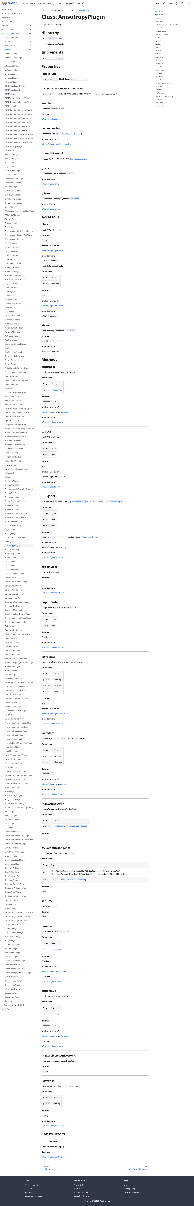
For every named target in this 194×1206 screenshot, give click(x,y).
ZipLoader (9, 207)
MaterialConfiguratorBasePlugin (19, 723)
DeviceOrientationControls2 (17, 380)
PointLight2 (10, 291)
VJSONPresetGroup (13, 525)
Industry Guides (9, 29)
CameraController (12, 247)
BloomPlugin (10, 557)
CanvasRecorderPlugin (14, 594)
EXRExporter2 (11, 74)
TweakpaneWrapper (13, 985)
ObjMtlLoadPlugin (12, 170)
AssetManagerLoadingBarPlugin (18, 235)
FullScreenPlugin (12, 670)
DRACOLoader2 (11, 66)
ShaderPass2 (10, 493)
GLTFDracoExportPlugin (15, 86)
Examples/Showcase (33, 1196)
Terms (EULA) (129, 1189)
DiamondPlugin (11, 638)
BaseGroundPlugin (13, 549)
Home (25, 3)
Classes (7, 49)
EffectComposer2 (12, 255)
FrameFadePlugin (12, 666)
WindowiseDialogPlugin (15, 989)
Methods (158, 54)
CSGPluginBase (11, 569)
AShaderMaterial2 (12, 332)
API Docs (28, 1192)
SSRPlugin (9, 827)
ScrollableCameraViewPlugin (17, 835)
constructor (59, 1157)
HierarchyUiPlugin (12, 952)
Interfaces (8, 1001)
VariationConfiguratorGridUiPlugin (19, 916)
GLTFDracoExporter (13, 90)
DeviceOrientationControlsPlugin (19, 634)
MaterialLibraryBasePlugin (16, 731)
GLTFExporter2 (11, 94)
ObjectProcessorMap (14, 449)
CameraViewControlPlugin (16, 582)
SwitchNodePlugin (13, 864)
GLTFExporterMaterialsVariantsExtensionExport (19, 98)
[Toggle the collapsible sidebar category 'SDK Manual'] (30, 25)
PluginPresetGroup (13, 457)
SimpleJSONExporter (13, 191)
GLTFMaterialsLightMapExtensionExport (19, 138)
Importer (9, 259)
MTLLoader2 (10, 162)
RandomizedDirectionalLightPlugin (19, 807)
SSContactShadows (13, 819)
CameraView (10, 578)
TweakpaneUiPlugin (13, 981)
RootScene (9, 295)
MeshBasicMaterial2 (13, 275)
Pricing (51, 3)
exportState (59, 593)
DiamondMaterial (12, 384)
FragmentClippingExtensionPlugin (19, 662)
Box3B (7, 348)
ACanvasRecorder (12, 320)
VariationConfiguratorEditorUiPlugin (19, 912)
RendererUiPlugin (12, 964)
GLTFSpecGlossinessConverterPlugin (19, 682)
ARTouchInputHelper (14, 328)
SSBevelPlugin (11, 815)
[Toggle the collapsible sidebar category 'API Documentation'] (30, 33)
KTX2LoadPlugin (12, 154)
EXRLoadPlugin (11, 78)
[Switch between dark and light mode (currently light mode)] (176, 3)
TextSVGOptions (12, 872)
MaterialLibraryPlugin (14, 735)
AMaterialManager (13, 215)
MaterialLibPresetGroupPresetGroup (19, 428)
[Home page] (44, 10)
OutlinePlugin (11, 767)
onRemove (63, 1036)
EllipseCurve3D (11, 646)
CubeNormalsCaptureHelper (17, 368)
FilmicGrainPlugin (12, 654)
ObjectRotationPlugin (14, 763)
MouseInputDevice (13, 440)
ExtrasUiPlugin (11, 948)
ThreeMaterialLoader (14, 203)
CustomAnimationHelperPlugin (18, 618)
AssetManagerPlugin (14, 239)
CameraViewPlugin (13, 586)
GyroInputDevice (12, 420)
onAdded (62, 971)
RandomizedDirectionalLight (17, 469)
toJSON (57, 487)
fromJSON (58, 557)
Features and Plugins (11, 13)
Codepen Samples (131, 1192)
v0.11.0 (170, 3)
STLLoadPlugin (11, 187)
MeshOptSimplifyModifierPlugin (18, 743)
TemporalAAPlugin (13, 868)
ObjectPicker (10, 529)
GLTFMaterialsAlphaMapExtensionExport (19, 114)
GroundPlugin (11, 702)
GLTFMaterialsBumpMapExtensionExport (19, 122)
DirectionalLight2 (12, 251)
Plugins (45, 24)
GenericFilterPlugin (13, 694)
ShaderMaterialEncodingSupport (19, 489)
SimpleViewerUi (11, 977)
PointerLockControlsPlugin (16, 783)
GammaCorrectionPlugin (15, 690)
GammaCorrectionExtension (17, 686)
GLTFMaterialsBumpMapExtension (19, 118)
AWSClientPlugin (12, 336)
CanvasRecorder (12, 360)
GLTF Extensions (9, 1009)
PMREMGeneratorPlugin (15, 771)
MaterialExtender (12, 267)
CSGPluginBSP (11, 561)
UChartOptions (11, 900)
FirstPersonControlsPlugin (16, 658)
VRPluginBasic (11, 908)
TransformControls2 (13, 509)
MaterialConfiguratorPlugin (17, 727)
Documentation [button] (37, 3)
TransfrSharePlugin (13, 892)
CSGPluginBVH (11, 565)
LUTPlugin (9, 715)
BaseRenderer (11, 243)
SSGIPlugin (9, 823)
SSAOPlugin (10, 811)
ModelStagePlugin (13, 747)
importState (59, 647)
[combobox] (186, 3)
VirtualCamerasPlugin (14, 932)
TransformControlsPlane (15, 517)
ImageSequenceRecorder (15, 424)
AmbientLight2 (11, 223)
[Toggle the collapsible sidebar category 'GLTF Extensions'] (30, 1009)
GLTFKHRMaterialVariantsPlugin (18, 102)
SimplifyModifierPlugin (14, 852)
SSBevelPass (10, 477)
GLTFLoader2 (10, 106)
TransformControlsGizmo (16, 513)
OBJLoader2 (10, 166)
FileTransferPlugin (12, 650)
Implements (159, 15)
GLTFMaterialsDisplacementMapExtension (19, 126)
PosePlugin (9, 791)
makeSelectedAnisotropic (164, 96)
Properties (158, 18)
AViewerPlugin (11, 219)
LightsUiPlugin (11, 956)
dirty (61, 250)
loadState (63, 784)
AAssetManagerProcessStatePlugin (19, 211)
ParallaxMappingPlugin (15, 779)
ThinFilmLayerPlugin (13, 876)
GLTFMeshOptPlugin (13, 146)
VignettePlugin (11, 928)
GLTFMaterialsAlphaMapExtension (19, 110)
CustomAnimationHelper (15, 372)
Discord (159, 3)
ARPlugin (9, 541)
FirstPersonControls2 (14, 404)
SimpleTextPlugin (12, 848)
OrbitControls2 (11, 453)
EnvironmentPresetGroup (16, 392)
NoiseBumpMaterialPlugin (16, 755)
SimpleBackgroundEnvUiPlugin (18, 973)
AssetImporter (11, 227)
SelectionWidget (12, 481)
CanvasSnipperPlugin (14, 598)
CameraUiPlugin (12, 944)
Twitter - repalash (81, 1192)
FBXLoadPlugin (11, 82)
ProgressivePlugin (12, 799)
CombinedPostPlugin (14, 610)
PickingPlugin (11, 533)
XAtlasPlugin (10, 940)
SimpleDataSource (13, 303)
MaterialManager (12, 271)
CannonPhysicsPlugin (14, 590)
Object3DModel (11, 283)
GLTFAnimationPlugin (14, 678)
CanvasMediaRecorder (14, 356)
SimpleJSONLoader (13, 195)
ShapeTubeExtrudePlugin (15, 844)
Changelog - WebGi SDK (14, 1005)
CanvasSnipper (11, 364)
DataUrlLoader (11, 70)
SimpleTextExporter (13, 199)
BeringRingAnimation (14, 553)
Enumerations (10, 45)
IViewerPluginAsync (50, 144)
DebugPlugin (10, 626)
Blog (59, 3)
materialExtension (162, 34)
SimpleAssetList (11, 299)
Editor (79, 3)
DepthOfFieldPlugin (13, 630)
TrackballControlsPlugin (15, 884)
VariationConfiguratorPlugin (17, 920)
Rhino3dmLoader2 (13, 182)
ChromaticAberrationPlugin (16, 602)
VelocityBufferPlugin (13, 924)
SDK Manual (7, 25)
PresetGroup (10, 465)
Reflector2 (9, 473)
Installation (7, 21)
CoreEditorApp (11, 993)
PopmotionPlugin (12, 787)
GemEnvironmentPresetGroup (18, 412)
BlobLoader (10, 62)
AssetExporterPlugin (13, 58)
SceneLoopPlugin (12, 831)
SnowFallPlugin (11, 856)
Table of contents (11, 37)
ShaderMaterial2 (12, 485)
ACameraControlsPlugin (15, 537)
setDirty (159, 86)
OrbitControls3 (11, 287)
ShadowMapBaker (13, 497)
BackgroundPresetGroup (15, 344)
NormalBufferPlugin (13, 759)
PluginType (160, 21)
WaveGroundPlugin (13, 936)
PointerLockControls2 (14, 461)
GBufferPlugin (11, 674)
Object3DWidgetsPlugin (15, 960)
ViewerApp (9, 311)
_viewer (57, 209)
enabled (57, 119)
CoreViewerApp (11, 997)
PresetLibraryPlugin (13, 795)
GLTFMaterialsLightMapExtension (19, 134)
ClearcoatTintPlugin (13, 606)
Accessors (158, 44)
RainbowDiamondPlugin (15, 803)
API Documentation (10, 33)
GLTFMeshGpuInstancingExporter (19, 408)
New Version (7, 9)
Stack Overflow (80, 1196)
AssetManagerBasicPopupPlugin (19, 231)
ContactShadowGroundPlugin (17, 614)
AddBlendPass (11, 340)
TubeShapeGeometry (14, 521)
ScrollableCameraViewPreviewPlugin (19, 840)
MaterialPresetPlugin (14, 739)
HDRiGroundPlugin (13, 707)
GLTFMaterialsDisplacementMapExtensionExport (19, 130)
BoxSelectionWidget (13, 352)
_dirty (56, 184)
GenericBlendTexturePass (16, 416)
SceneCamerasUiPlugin (15, 969)
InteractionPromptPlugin (15, 711)
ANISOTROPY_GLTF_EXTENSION (167, 24)
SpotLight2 (9, 307)
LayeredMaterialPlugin (14, 719)
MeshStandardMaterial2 (15, 279)
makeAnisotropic (162, 80)
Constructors (159, 103)
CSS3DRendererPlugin (14, 573)
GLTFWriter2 (10, 150)
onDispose (63, 412)
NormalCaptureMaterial (15, 445)
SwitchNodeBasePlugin (15, 860)
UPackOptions (11, 904)
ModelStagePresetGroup (15, 436)
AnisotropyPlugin (12, 545)
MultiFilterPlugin (12, 751)
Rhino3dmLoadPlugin (14, 178)
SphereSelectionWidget (15, 501)
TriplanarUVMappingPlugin (16, 896)
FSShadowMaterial (13, 400)
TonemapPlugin (11, 880)
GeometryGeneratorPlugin (16, 698)
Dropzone (9, 388)
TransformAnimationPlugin (16, 888)
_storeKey (58, 1125)
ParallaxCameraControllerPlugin (18, 775)
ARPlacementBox (12, 324)
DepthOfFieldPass (12, 376)
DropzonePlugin (12, 642)
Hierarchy (158, 11)
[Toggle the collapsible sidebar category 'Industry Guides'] (30, 29)
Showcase (67, 3)
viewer (158, 50)
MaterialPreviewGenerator (16, 432)
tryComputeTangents (163, 83)
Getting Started (31, 1185)
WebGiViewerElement (14, 316)
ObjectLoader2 (11, 174)
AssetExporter (11, 54)
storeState (63, 713)
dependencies (65, 144)
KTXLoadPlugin (11, 158)
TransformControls (13, 505)
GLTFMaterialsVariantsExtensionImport (19, 142)
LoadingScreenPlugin (14, 263)
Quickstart (6, 17)
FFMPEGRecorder (12, 396)
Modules (7, 41)
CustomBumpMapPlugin (15, 622)
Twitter (77, 1189)
